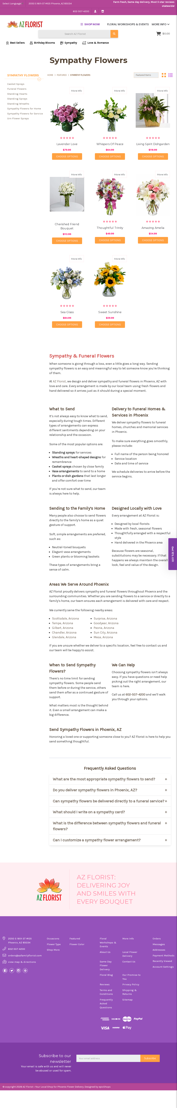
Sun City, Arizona (105, 632)
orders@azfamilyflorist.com (25, 955)
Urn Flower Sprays (18, 118)
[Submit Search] (114, 34)
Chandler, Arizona (64, 632)
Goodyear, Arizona (106, 623)
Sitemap (127, 999)
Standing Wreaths (18, 103)
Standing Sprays (17, 98)
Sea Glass (67, 312)
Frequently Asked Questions (106, 1003)
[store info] (102, 11)
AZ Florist (59, 381)
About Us (105, 952)
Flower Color (76, 944)
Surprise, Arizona (105, 618)
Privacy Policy (130, 984)
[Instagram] (18, 970)
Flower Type (54, 944)
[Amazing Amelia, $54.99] (153, 194)
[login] (95, 11)
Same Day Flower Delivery (105, 965)
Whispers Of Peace (109, 144)
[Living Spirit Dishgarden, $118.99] (153, 110)
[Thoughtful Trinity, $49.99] (110, 194)
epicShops (105, 1086)
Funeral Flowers (16, 88)
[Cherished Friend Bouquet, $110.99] (67, 194)
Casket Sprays (15, 84)
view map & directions (22, 961)
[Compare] (80, 90)
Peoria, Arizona (104, 628)
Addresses (159, 949)
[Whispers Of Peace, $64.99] (110, 110)
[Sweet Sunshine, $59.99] (110, 278)
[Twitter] (11, 970)
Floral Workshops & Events (128, 24)
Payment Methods (163, 955)
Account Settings (163, 966)
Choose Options (69, 156)
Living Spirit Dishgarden (153, 144)
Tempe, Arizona (62, 623)
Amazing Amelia (153, 228)
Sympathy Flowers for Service (25, 113)
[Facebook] (5, 970)
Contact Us (128, 961)
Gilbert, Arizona (62, 628)
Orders (157, 938)
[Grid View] (164, 75)
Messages (159, 944)
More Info (159, 24)
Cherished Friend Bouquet (67, 226)
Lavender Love (67, 144)
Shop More (53, 949)
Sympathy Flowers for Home (24, 108)
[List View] (170, 75)
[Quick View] (73, 90)
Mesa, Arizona (103, 637)
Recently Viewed (162, 961)
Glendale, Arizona (64, 637)
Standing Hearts (17, 93)
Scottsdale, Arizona (65, 618)
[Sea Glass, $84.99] (67, 278)
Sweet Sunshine (110, 312)
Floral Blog (106, 974)
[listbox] (146, 75)
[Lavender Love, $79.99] (67, 110)
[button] (172, 554)
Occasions (53, 938)
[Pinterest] (25, 970)
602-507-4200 (81, 11)
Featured (74, 938)
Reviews (105, 984)
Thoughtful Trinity (110, 228)
